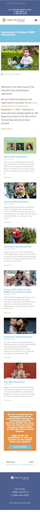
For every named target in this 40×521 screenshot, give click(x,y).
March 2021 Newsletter (15, 157)
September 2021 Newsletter (18, 337)
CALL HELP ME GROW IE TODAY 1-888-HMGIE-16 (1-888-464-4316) (20, 11)
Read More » (8, 177)
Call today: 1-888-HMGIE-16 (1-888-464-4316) (20, 492)
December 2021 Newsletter (18, 247)
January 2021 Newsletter (16, 202)
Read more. (6, 129)
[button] (36, 20)
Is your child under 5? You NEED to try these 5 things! (18, 290)
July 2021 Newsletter (14, 382)
